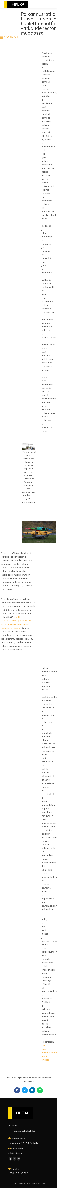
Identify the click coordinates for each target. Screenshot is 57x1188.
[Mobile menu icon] (51, 4)
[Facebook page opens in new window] (10, 1159)
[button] (17, 1090)
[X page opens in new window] (14, 1159)
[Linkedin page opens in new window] (18, 1159)
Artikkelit (13, 1125)
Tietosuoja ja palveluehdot (21, 1130)
